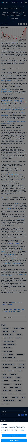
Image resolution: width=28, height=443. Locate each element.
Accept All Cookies (14, 440)
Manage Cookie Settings (14, 436)
